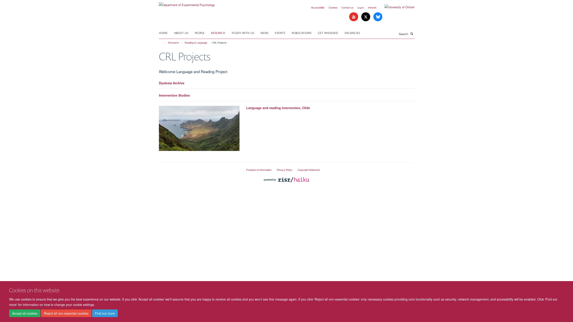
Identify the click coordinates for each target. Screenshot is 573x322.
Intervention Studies (174, 95)
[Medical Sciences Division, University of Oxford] (199, 168)
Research (218, 32)
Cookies (333, 7)
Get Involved (328, 32)
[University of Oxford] (396, 7)
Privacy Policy (284, 170)
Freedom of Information (259, 170)
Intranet (372, 7)
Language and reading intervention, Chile (278, 108)
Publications (301, 32)
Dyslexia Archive (171, 83)
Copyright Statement (309, 170)
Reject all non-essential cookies (66, 313)
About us (181, 32)
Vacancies (352, 32)
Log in (360, 7)
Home (163, 32)
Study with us (243, 32)
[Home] (162, 42)
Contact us (347, 7)
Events (280, 32)
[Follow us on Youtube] (354, 17)
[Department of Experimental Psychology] (187, 3)
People (200, 32)
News (264, 32)
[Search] (411, 33)
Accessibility (318, 7)
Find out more (105, 313)
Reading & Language (196, 42)
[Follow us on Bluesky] (377, 17)
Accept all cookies (24, 313)
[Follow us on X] (366, 17)
